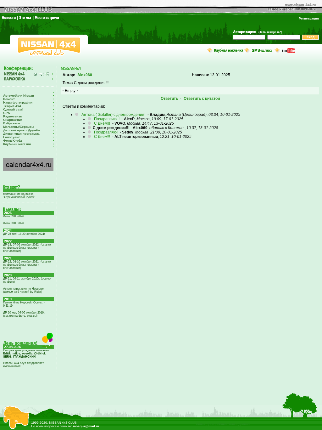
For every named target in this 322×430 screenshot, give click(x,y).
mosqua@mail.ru (86, 426)
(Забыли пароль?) (270, 32)
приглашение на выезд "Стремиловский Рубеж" (19, 195)
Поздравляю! (106, 132)
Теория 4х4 (12, 106)
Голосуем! (11, 137)
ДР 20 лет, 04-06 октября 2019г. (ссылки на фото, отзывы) (24, 314)
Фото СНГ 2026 (13, 223)
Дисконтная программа (21, 133)
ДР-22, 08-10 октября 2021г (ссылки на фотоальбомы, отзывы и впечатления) (27, 264)
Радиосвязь (12, 116)
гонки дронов (239, 424)
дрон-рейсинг (217, 424)
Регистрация (309, 18)
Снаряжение (13, 120)
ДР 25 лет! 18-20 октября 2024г (24, 233)
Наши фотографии (17, 102)
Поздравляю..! (106, 119)
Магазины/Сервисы (18, 126)
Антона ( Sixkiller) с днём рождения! (113, 114)
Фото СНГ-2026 (13, 216)
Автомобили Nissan (18, 95)
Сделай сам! (13, 109)
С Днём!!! (102, 123)
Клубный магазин (17, 144)
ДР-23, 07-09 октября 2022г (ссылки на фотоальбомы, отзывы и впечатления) (27, 247)
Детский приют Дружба (21, 130)
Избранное (11, 123)
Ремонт (9, 99)
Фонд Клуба (12, 140)
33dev (201, 424)
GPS (6, 113)
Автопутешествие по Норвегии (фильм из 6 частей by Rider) (23, 290)
